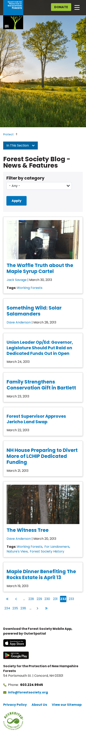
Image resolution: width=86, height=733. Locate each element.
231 (55, 598)
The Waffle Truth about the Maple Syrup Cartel (40, 268)
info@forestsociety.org (28, 692)
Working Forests (29, 287)
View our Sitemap (67, 704)
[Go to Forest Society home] (13, 14)
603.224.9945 (31, 685)
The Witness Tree (28, 530)
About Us (39, 704)
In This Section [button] (18, 145)
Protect (8, 134)
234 (7, 608)
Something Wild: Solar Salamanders (34, 311)
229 (39, 598)
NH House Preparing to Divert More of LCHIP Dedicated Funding (42, 456)
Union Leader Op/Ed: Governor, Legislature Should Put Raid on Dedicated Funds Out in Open (40, 347)
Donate (61, 7)
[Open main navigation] (77, 7)
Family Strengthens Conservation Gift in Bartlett (41, 385)
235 (15, 608)
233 (71, 598)
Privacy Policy (15, 704)
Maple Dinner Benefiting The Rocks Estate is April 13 (41, 574)
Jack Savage (17, 280)
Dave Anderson (19, 322)
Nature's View (17, 551)
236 (23, 608)
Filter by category (25, 178)
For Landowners (56, 546)
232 (63, 598)
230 (47, 598)
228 (31, 598)
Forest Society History (47, 551)
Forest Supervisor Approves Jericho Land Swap (36, 419)
